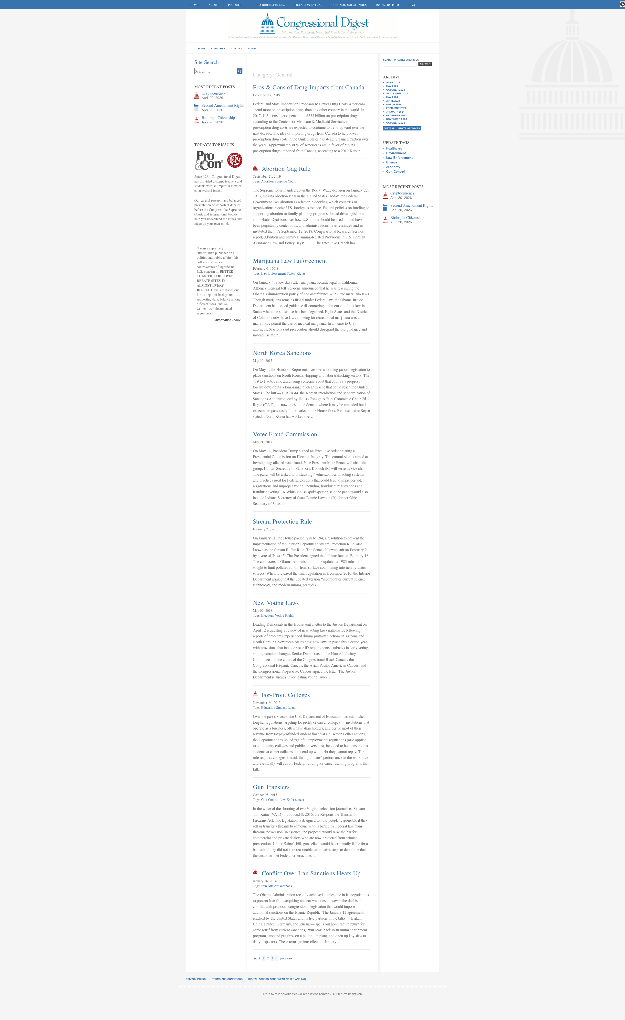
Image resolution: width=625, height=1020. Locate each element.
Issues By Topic (388, 5)
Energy (391, 162)
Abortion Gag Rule (286, 168)
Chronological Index (349, 5)
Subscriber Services (269, 5)
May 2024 (392, 97)
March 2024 (394, 104)
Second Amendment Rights (223, 105)
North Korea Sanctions (282, 352)
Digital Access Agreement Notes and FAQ (277, 979)
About (213, 5)
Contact (236, 48)
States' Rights (296, 273)
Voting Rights (284, 615)
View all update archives (402, 128)
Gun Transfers (271, 787)
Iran (264, 885)
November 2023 (396, 119)
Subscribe (218, 48)
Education (268, 707)
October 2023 (395, 122)
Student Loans (286, 707)
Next (257, 958)
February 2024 (396, 108)
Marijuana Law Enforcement (290, 260)
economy (393, 167)
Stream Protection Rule (282, 521)
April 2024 (393, 100)
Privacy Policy (196, 979)
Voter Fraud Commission (285, 434)
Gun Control (270, 799)
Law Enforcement (273, 273)
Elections (267, 615)
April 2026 (393, 82)
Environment (396, 153)
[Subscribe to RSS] (622, 4)
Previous (286, 958)
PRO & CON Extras (308, 5)
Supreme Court (285, 181)
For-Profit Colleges (286, 694)
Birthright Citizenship (218, 117)
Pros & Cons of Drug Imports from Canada (309, 87)
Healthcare (394, 148)
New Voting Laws (276, 602)
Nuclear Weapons (280, 885)
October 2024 (395, 89)
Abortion (267, 181)
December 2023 (396, 115)
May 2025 (392, 86)
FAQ (412, 5)
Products (235, 5)
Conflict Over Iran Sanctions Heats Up (311, 873)
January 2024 (395, 111)
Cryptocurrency (214, 93)
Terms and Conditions (227, 979)
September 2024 (397, 93)
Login (252, 48)
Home (194, 5)
